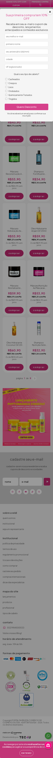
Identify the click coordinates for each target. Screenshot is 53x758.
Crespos (12, 83)
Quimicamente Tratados (20, 95)
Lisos (10, 87)
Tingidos (12, 99)
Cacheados (14, 79)
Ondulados (13, 91)
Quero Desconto (27, 106)
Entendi (26, 753)
